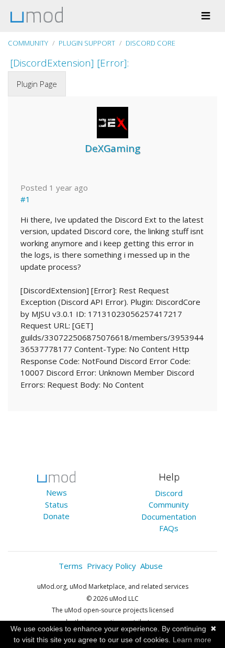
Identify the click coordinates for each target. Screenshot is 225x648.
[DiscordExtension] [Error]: (69, 62)
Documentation (168, 516)
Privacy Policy (111, 566)
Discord (169, 493)
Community (28, 43)
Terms (71, 566)
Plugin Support (87, 43)
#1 (25, 199)
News (56, 492)
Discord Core (150, 43)
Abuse (151, 566)
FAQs (168, 528)
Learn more (192, 639)
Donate (56, 516)
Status (56, 504)
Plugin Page (37, 84)
